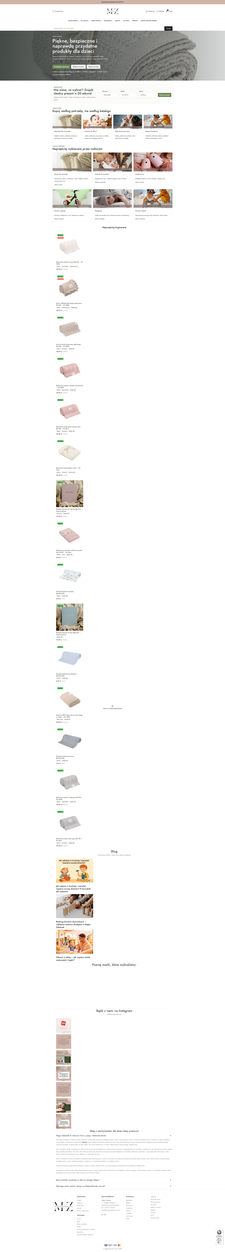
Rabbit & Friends (155, 1207)
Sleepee (153, 1210)
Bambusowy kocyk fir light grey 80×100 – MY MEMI (69, 798)
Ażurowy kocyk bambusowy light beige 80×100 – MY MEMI (68, 345)
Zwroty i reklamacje (82, 1211)
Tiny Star (153, 1213)
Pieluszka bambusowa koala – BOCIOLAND (65, 592)
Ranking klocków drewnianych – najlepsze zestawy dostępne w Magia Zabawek (73, 924)
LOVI (127, 1219)
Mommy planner (155, 1202)
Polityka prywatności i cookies (86, 1229)
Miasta (79, 1227)
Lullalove (153, 1197)
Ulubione (79, 1203)
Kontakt (79, 1208)
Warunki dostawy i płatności (85, 1235)
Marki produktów (82, 1224)
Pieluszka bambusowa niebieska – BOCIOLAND (67, 675)
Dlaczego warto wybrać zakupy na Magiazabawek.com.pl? (80, 1186)
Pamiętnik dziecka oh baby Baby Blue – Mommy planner (68, 634)
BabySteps (129, 1200)
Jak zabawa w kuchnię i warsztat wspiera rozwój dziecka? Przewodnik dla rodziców (73, 889)
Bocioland (129, 1206)
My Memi (153, 1205)
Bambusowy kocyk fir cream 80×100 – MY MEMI (69, 263)
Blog (78, 1221)
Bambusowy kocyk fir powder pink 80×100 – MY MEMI (69, 387)
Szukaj (168, 28)
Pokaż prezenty (165, 95)
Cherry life (129, 1208)
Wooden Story (155, 1218)
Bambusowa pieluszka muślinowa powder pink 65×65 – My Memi (69, 551)
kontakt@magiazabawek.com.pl (111, 1210)
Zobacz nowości (93, 67)
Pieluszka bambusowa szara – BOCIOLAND (65, 757)
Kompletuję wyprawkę (61, 67)
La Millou (129, 1213)
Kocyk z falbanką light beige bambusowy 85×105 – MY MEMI (69, 304)
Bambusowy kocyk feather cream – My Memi (68, 469)
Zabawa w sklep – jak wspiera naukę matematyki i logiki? (73, 959)
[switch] (219, 1242)
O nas (79, 1219)
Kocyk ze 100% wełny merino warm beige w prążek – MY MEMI (69, 716)
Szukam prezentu (78, 67)
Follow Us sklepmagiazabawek (112, 708)
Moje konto (80, 1206)
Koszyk (79, 1200)
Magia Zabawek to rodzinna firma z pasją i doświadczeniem (81, 1135)
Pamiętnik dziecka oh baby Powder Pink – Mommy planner (69, 510)
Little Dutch (129, 1216)
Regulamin (80, 1232)
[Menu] (222, 1230)
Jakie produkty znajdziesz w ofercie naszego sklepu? (78, 1180)
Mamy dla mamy (155, 1199)
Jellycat (128, 1211)
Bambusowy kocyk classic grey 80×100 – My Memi (69, 840)
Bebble (128, 1203)
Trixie (152, 1215)
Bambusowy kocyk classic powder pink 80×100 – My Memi (68, 428)
